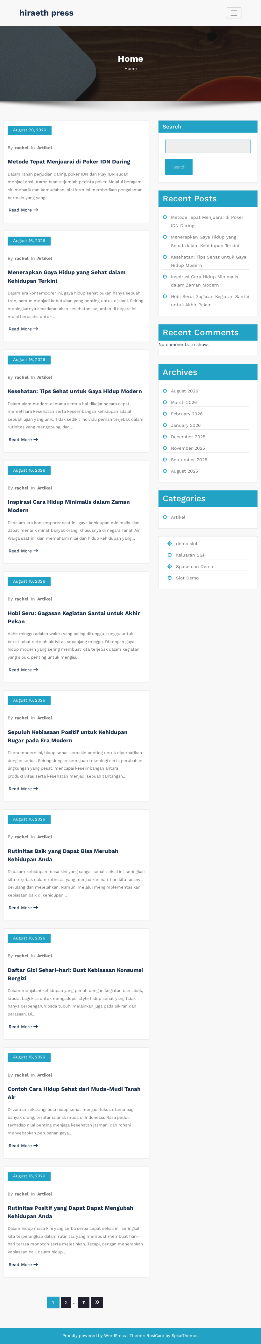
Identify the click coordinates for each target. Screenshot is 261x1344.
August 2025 (184, 471)
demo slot (187, 543)
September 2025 (189, 459)
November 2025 (188, 448)
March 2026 (184, 402)
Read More (20, 209)
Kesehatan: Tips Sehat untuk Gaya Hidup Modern (75, 391)
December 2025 (188, 436)
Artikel (44, 147)
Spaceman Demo (194, 566)
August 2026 (184, 390)
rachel (22, 147)
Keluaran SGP (191, 555)
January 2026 (186, 425)
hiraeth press (46, 12)
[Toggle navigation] (234, 12)
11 (84, 1302)
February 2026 (187, 413)
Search (172, 126)
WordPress (115, 1335)
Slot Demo (187, 577)
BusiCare (156, 1335)
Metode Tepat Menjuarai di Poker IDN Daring (69, 161)
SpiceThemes (184, 1335)
